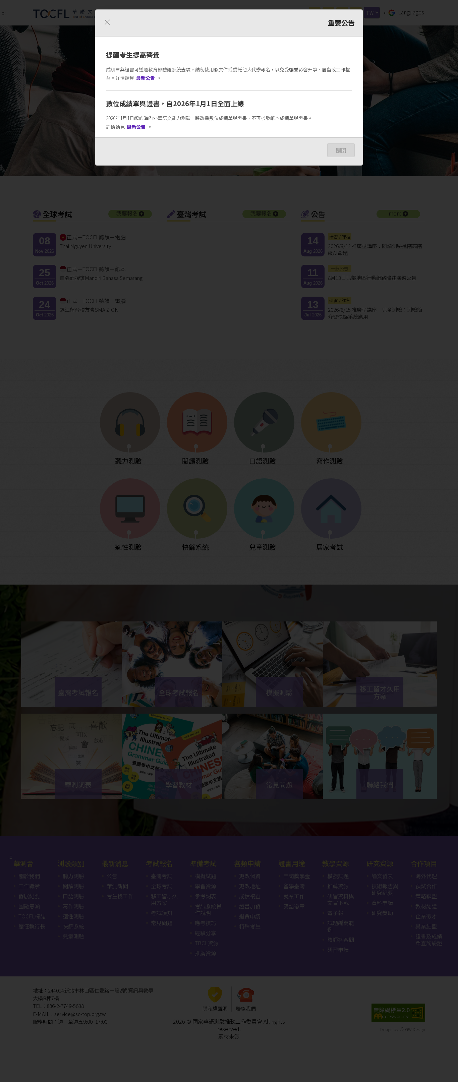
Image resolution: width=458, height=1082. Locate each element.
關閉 (341, 150)
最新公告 (145, 77)
